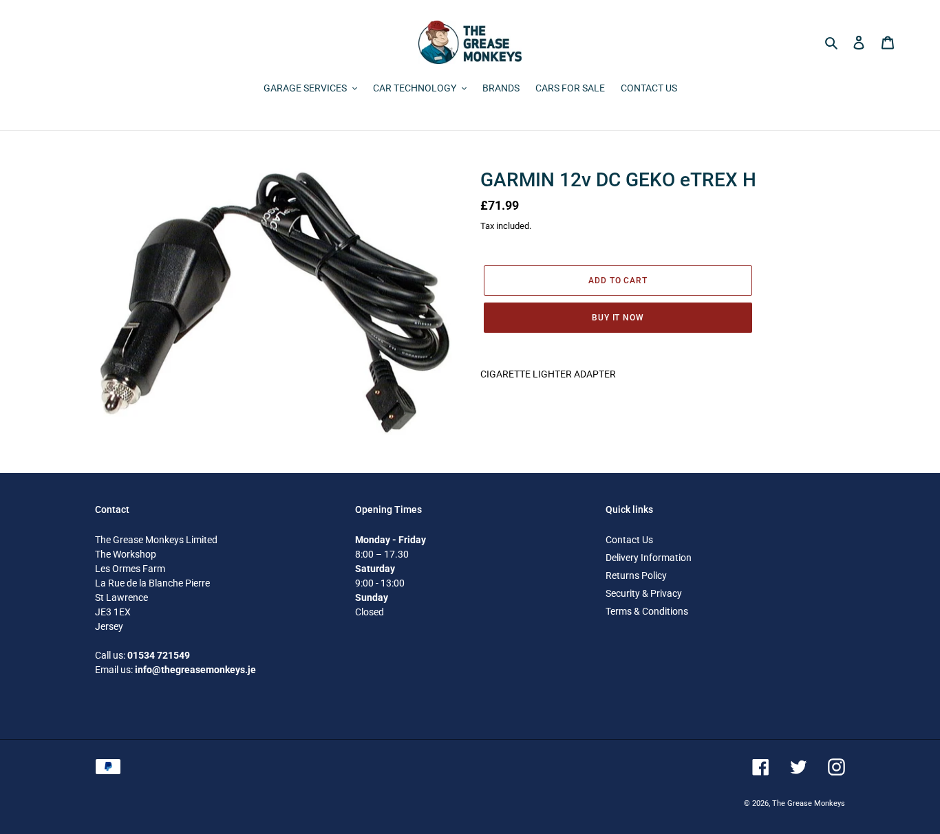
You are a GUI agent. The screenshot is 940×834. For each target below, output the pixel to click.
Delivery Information (649, 557)
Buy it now (618, 317)
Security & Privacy (644, 593)
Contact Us (629, 539)
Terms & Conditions (647, 611)
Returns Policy (636, 575)
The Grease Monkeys (808, 803)
